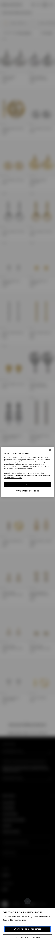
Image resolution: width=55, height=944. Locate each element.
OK (27, 484)
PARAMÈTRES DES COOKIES (27, 491)
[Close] (27, 901)
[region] (27, 472)
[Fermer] (50, 450)
